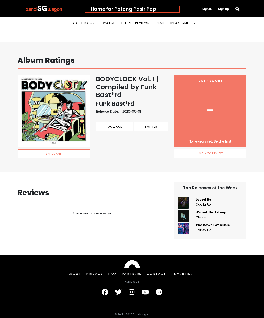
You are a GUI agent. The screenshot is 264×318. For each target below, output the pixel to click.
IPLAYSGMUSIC (182, 23)
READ (73, 23)
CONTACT (156, 273)
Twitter (151, 126)
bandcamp (54, 153)
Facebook (114, 126)
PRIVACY (94, 273)
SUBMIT (160, 23)
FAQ (112, 273)
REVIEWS (142, 23)
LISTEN (125, 23)
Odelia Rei (203, 204)
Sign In (207, 9)
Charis (201, 217)
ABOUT (74, 273)
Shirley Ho (203, 230)
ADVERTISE (182, 273)
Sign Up (223, 9)
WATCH (109, 23)
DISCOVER (90, 23)
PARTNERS (131, 273)
